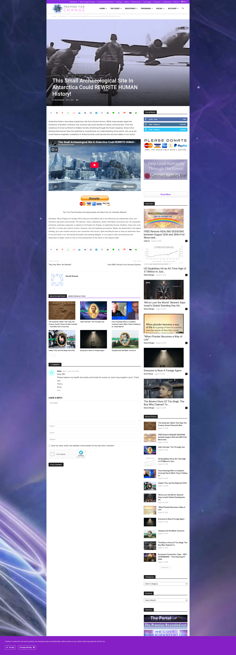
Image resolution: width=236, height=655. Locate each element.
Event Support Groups (87, 2)
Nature (176, 2)
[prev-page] (50, 355)
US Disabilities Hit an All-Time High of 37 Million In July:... (165, 270)
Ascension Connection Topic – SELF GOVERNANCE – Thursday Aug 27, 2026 (172, 556)
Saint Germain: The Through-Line (92, 322)
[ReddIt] (73, 112)
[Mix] (124, 112)
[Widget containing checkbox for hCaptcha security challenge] (67, 454)
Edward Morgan (149, 275)
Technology (147, 2)
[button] (183, 8)
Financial (157, 2)
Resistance (130, 8)
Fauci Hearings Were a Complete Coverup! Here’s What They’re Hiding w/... (172, 473)
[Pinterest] (62, 112)
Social (159, 8)
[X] (56, 112)
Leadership (167, 2)
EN (184, 2)
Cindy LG (147, 241)
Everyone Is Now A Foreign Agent (92, 350)
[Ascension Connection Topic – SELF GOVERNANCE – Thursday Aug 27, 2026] (150, 557)
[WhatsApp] (68, 112)
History (89, 75)
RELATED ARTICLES (57, 296)
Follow (183, 124)
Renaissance (136, 2)
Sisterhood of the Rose (105, 2)
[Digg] (130, 112)
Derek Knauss (59, 100)
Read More (166, 194)
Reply (59, 390)
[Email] (90, 112)
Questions (102, 75)
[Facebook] (51, 112)
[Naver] (135, 112)
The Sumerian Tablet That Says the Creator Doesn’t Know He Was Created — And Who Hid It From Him (63, 324)
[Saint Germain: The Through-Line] (94, 310)
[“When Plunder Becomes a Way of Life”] (165, 323)
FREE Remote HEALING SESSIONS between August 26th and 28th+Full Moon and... (164, 234)
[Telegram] (96, 112)
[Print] (107, 112)
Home (102, 8)
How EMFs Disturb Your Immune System (124, 264)
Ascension (73, 2)
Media (126, 2)
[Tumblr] (118, 112)
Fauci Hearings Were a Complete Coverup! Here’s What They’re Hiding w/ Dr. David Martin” (126, 324)
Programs (146, 8)
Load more (165, 567)
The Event (115, 8)
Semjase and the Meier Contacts (124, 350)
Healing (118, 2)
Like (184, 119)
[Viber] (101, 112)
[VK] (84, 112)
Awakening (62, 16)
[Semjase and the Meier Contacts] (126, 339)
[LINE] (113, 112)
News (95, 75)
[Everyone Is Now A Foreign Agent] (94, 339)
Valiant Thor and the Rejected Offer (62, 350)
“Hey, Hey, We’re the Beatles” (60, 264)
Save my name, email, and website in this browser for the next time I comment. (82, 446)
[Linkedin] (79, 112)
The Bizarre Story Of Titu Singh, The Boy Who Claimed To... (164, 403)
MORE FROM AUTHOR (76, 296)
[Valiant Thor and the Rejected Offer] (63, 339)
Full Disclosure (80, 75)
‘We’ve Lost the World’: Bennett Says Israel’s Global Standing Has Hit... (164, 304)
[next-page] (54, 355)
